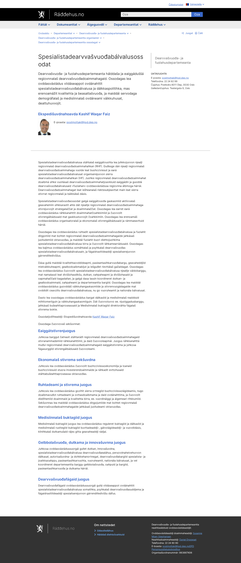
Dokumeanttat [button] (67, 24)
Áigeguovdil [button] (96, 24)
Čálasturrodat (176, 4)
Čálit (200, 33)
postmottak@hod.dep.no (82, 122)
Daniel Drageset (187, 539)
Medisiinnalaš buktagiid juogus (65, 417)
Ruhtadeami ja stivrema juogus (65, 385)
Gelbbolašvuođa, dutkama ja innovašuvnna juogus (82, 442)
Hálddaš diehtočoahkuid (110, 534)
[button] (64, 33)
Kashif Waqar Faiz (103, 316)
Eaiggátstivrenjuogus (56, 331)
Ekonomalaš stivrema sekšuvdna (66, 360)
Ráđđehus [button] (155, 24)
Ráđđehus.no (69, 14)
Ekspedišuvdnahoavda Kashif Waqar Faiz (74, 114)
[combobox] (156, 14)
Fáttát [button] (43, 24)
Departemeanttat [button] (126, 24)
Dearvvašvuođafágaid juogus (63, 479)
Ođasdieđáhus (105, 530)
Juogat (189, 33)
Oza (197, 14)
